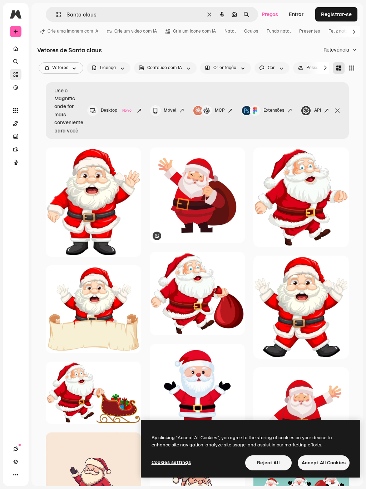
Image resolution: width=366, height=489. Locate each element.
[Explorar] (15, 87)
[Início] (15, 48)
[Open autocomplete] (56, 14)
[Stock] (15, 74)
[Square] (351, 68)
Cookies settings (171, 462)
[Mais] (15, 474)
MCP (220, 110)
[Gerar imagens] (15, 136)
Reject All (268, 463)
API (317, 110)
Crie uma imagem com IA (73, 31)
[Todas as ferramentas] (15, 110)
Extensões (273, 110)
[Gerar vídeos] (15, 149)
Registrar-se (336, 14)
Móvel (170, 110)
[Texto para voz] (15, 162)
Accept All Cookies (324, 463)
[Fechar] (337, 110)
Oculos (251, 31)
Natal (230, 31)
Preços (270, 14)
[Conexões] (15, 449)
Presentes (309, 31)
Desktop (116, 110)
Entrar (296, 14)
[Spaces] (15, 123)
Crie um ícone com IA (194, 31)
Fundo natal (279, 31)
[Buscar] (15, 61)
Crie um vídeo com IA (135, 31)
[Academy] (15, 462)
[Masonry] (339, 68)
